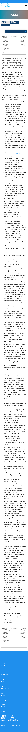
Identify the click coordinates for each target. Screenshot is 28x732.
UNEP (2, 686)
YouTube (3, 711)
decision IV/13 (18, 154)
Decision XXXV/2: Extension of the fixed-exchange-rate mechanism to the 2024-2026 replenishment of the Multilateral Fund (6, 44)
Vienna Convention (14, 22)
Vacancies (3, 663)
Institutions (5, 25)
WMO (2, 693)
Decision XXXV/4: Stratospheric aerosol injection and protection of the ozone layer (22, 41)
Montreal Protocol (4, 22)
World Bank (3, 683)
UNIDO (2, 679)
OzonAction (3, 676)
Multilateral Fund (4, 674)
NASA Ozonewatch (5, 688)
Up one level (14, 36)
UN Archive (3, 695)
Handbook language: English (16, 31)
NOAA (2, 690)
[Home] (7, 5)
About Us (3, 661)
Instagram (3, 706)
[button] (26, 31)
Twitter (2, 708)
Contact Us (3, 665)
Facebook (3, 704)
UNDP (2, 681)
